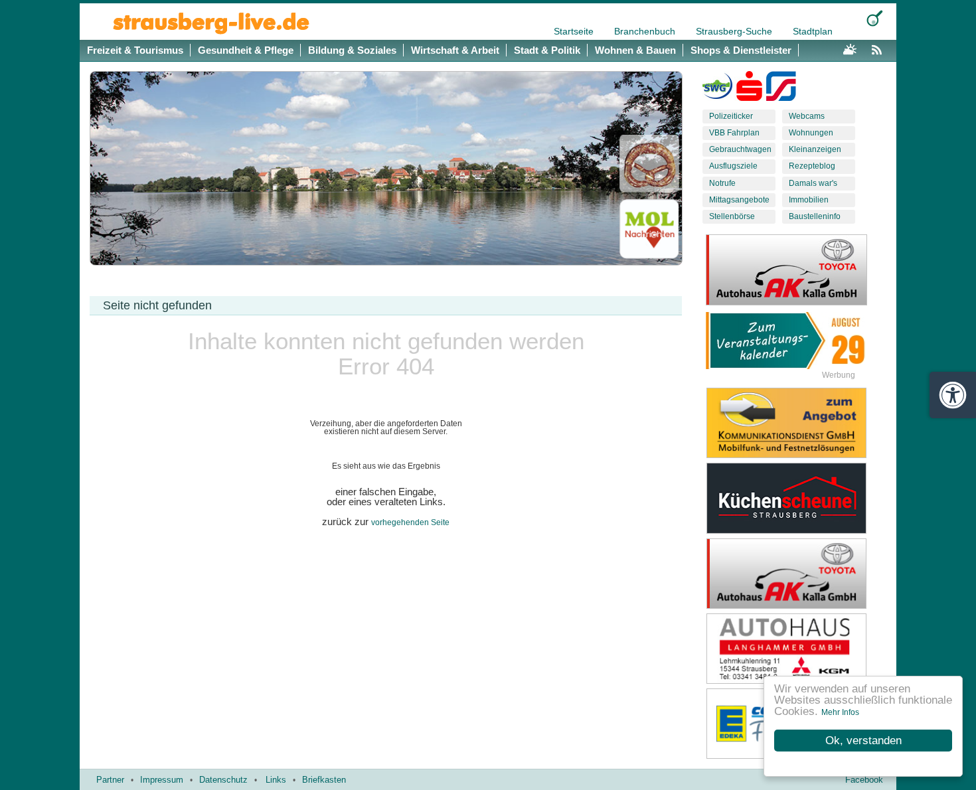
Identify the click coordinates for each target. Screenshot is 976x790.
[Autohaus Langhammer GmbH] (796, 648)
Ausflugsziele (733, 166)
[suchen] (874, 18)
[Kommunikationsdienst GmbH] (796, 423)
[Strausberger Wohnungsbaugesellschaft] (717, 89)
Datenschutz (223, 780)
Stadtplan (813, 31)
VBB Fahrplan (734, 132)
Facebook (864, 780)
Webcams (807, 116)
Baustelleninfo (815, 216)
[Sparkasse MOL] (749, 89)
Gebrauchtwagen (740, 149)
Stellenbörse (732, 216)
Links (276, 780)
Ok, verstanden (863, 740)
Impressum (161, 780)
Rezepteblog (812, 166)
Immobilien (809, 199)
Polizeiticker (731, 116)
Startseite (575, 31)
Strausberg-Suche (735, 31)
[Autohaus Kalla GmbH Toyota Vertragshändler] (796, 573)
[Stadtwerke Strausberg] (781, 89)
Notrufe (722, 183)
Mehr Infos (840, 712)
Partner (110, 780)
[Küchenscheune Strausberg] (796, 498)
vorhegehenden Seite (410, 522)
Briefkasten (324, 780)
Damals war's (813, 183)
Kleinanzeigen (815, 149)
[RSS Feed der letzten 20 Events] (879, 48)
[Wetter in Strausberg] (850, 48)
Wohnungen (811, 132)
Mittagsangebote (739, 199)
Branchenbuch (646, 31)
